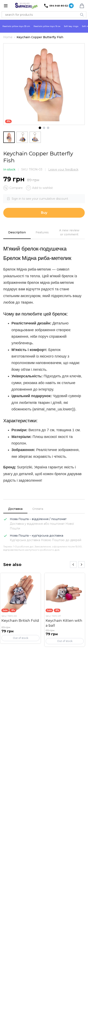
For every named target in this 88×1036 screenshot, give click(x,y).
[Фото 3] (48, 128)
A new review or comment (69, 232)
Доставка (15, 509)
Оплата (37, 509)
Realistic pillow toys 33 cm (16, 26)
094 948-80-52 (58, 5)
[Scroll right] (81, 564)
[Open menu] (6, 6)
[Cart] (82, 6)
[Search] (82, 15)
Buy (44, 213)
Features (42, 232)
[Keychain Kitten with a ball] (64, 610)
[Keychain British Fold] (20, 608)
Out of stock (20, 637)
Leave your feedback (63, 169)
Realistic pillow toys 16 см (47, 26)
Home (7, 37)
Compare (16, 188)
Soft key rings (71, 26)
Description (17, 232)
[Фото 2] (44, 128)
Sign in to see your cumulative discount (40, 199)
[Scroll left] (73, 564)
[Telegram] (71, 5)
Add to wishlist (42, 188)
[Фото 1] (40, 128)
